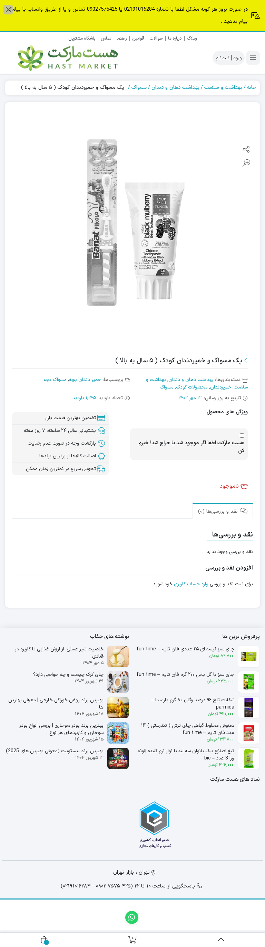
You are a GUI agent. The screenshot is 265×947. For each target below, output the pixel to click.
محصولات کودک (192, 387)
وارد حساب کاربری (191, 584)
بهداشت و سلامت (223, 88)
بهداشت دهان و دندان (175, 88)
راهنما (122, 38)
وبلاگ (192, 38)
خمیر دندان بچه (85, 379)
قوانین (138, 38)
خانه (251, 88)
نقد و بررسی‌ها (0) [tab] (218, 511)
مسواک (139, 88)
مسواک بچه (55, 379)
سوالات (156, 38)
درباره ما (174, 38)
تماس (106, 38)
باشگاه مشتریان (81, 38)
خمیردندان (220, 387)
